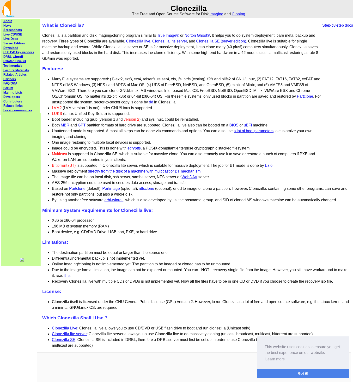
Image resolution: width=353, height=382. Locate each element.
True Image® (168, 35)
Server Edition (14, 43)
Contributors (12, 101)
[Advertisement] (21, 185)
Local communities (17, 110)
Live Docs (10, 39)
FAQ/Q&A (10, 83)
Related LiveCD (14, 61)
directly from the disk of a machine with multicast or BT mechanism (144, 171)
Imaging (216, 14)
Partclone (305, 96)
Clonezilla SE (63, 340)
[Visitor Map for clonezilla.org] (22, 260)
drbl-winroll (113, 200)
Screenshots (12, 30)
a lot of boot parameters (254, 131)
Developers (11, 97)
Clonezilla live (138, 41)
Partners (9, 79)
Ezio (269, 165)
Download (10, 48)
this (67, 276)
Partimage (111, 188)
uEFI (248, 125)
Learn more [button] (275, 359)
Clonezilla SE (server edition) (221, 41)
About (7, 21)
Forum (8, 88)
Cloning (238, 14)
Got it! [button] (303, 373)
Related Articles (15, 74)
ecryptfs (134, 148)
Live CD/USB (12, 34)
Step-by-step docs (337, 25)
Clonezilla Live (64, 328)
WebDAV (189, 177)
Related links (13, 105)
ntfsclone (146, 188)
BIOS (233, 125)
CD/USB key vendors (18, 52)
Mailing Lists (13, 92)
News (7, 25)
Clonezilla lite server (169, 41)
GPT (82, 125)
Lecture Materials (16, 70)
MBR (65, 125)
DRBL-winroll (13, 57)
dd (151, 102)
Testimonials (12, 65)
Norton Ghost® (197, 35)
